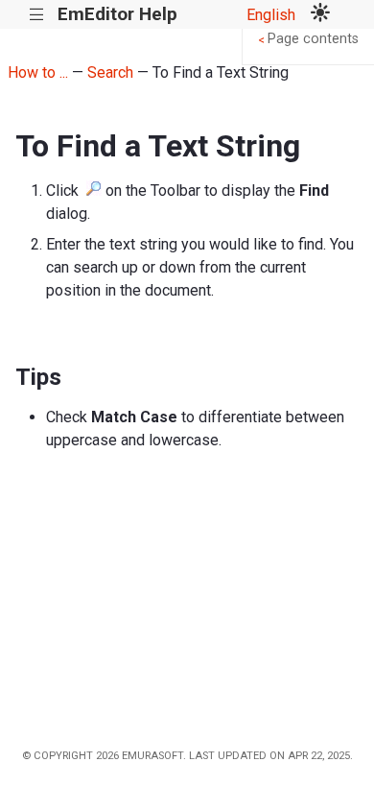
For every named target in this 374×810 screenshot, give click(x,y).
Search (110, 72)
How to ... (38, 72)
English (270, 15)
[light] (320, 14)
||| (37, 15)
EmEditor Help (117, 14)
